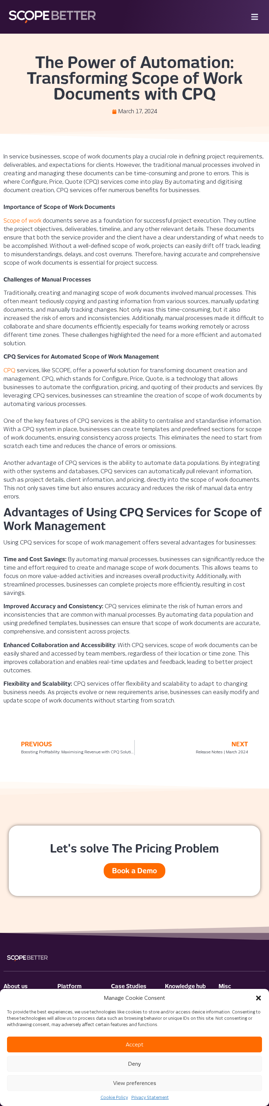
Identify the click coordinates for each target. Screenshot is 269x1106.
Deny (134, 1064)
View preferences (134, 1083)
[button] (258, 998)
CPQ (9, 370)
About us (16, 986)
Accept (134, 1044)
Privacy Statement (150, 1097)
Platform (69, 986)
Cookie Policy (114, 1097)
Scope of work (22, 220)
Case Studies (128, 986)
